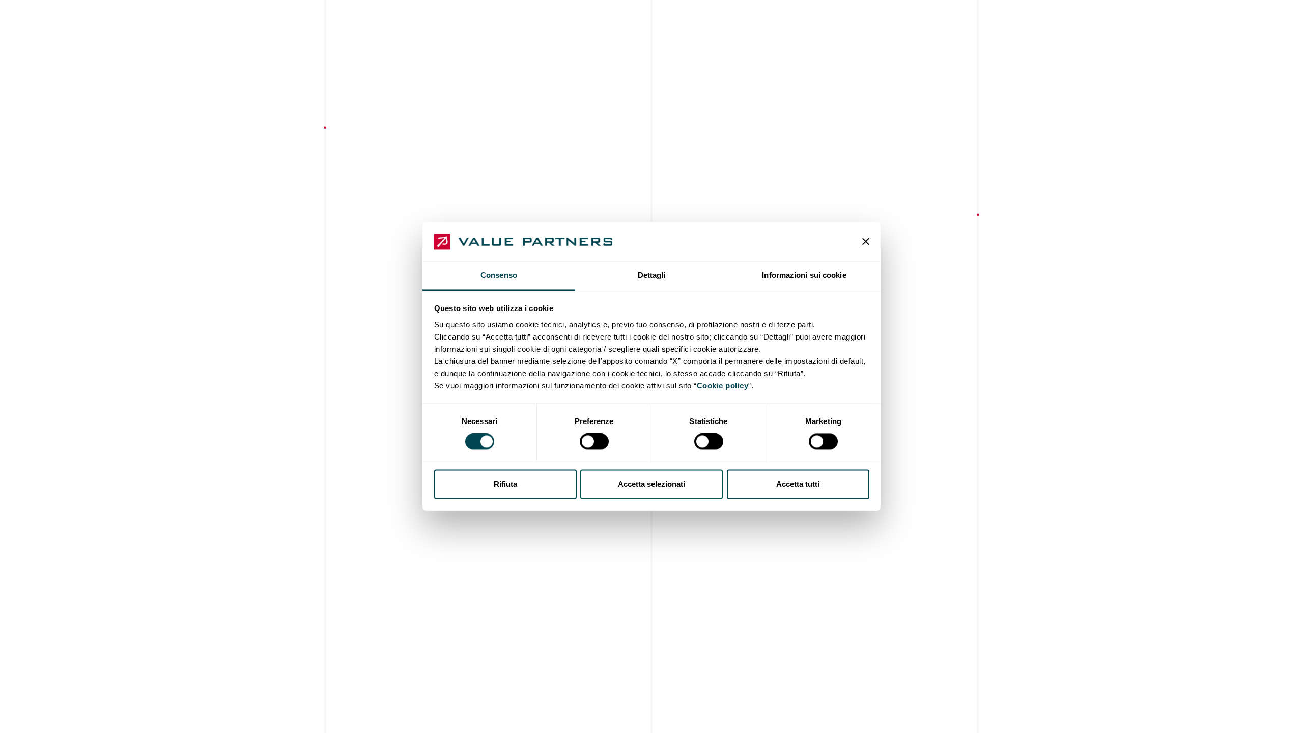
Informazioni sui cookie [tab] (804, 275)
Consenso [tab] (498, 275)
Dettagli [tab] (652, 275)
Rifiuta (505, 484)
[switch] (594, 442)
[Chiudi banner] (865, 241)
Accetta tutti (797, 484)
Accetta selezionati (651, 484)
